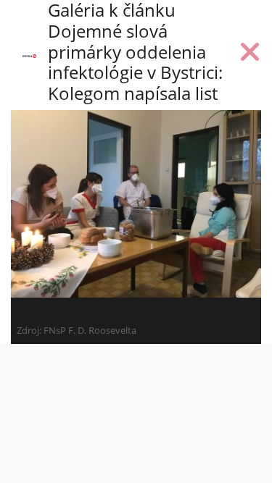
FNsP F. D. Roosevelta (90, 330)
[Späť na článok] (250, 55)
